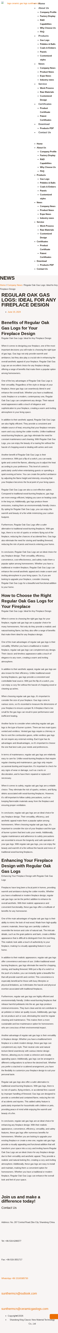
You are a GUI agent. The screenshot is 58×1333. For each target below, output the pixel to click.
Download (44, 124)
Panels (43, 52)
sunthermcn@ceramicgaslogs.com (24, 1309)
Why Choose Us (48, 28)
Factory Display (47, 16)
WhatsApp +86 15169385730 (14, 1278)
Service (42, 84)
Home (41, 3)
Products (43, 36)
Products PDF (47, 128)
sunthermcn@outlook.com (19, 1293)
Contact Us (44, 132)
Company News (47, 68)
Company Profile (48, 12)
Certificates (44, 104)
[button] (43, 140)
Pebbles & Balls (47, 44)
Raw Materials (47, 92)
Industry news (47, 80)
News (41, 64)
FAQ (42, 31)
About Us (43, 8)
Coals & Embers (48, 48)
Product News (47, 72)
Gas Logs (44, 40)
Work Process (47, 88)
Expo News (45, 76)
